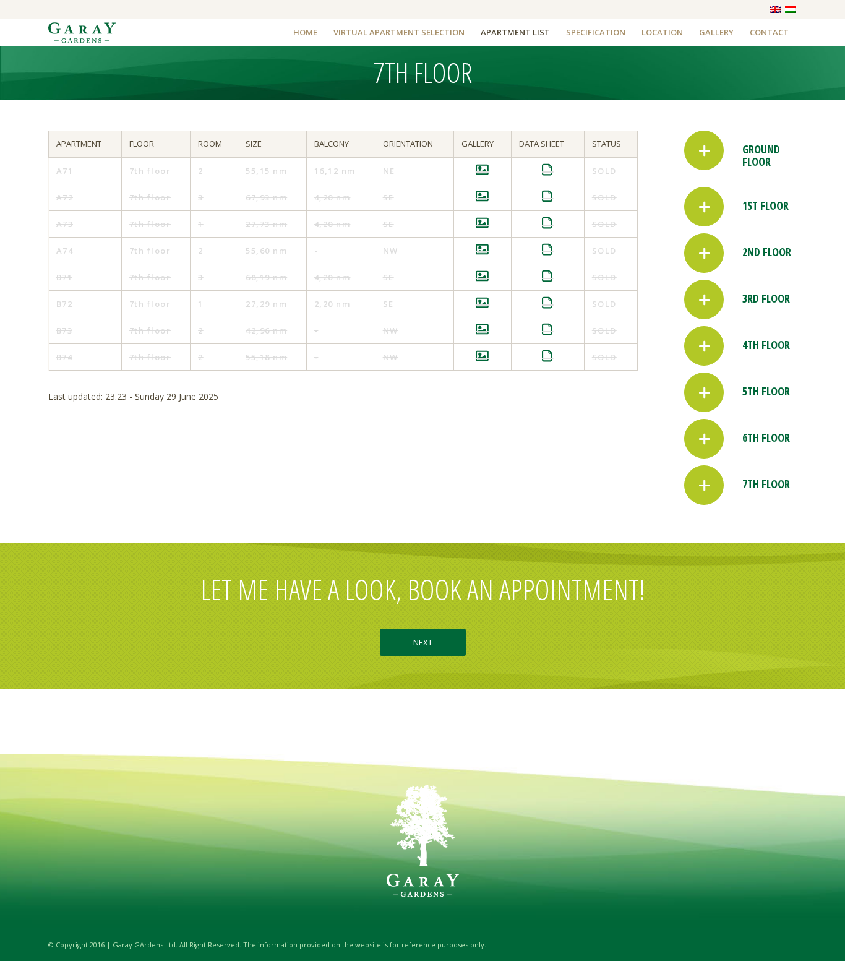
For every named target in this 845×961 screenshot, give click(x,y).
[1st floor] (704, 206)
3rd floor (766, 298)
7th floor (766, 483)
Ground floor (761, 155)
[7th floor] (704, 485)
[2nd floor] (704, 253)
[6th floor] (704, 439)
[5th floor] (704, 392)
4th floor (766, 344)
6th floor (766, 437)
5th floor (766, 391)
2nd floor (766, 251)
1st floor (765, 205)
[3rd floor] (704, 299)
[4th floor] (704, 346)
